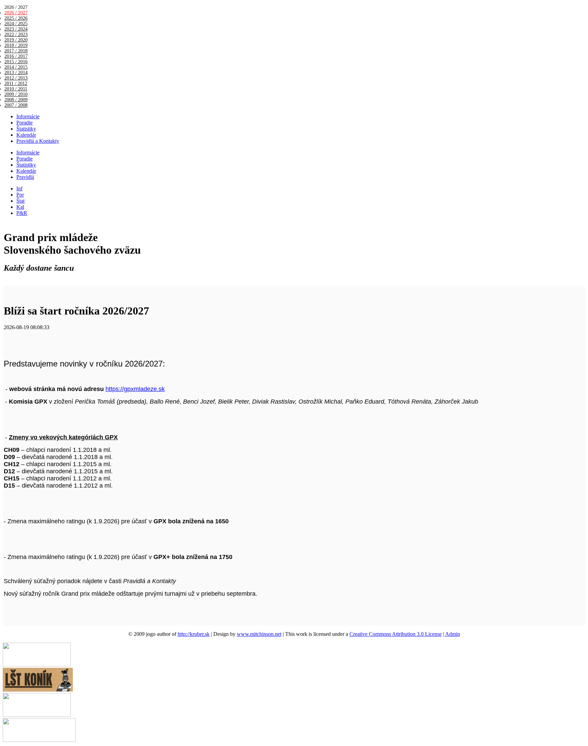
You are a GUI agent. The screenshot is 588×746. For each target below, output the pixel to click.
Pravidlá (25, 177)
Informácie (27, 116)
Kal (20, 207)
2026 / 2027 (16, 12)
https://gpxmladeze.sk (135, 389)
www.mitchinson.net (259, 634)
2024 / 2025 (16, 23)
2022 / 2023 (16, 34)
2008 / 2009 (16, 99)
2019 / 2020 (16, 40)
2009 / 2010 (16, 94)
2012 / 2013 (16, 78)
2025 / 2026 (16, 18)
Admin (452, 634)
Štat (20, 201)
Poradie (24, 122)
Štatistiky (26, 129)
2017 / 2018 (16, 50)
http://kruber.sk (194, 634)
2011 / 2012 (15, 83)
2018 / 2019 (16, 45)
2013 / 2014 (16, 72)
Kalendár (26, 135)
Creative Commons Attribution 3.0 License (395, 634)
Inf (19, 188)
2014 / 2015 (16, 67)
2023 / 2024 (16, 29)
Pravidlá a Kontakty (37, 141)
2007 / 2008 (16, 105)
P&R (21, 213)
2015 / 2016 (16, 61)
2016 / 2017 (16, 56)
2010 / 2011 (15, 88)
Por (20, 195)
